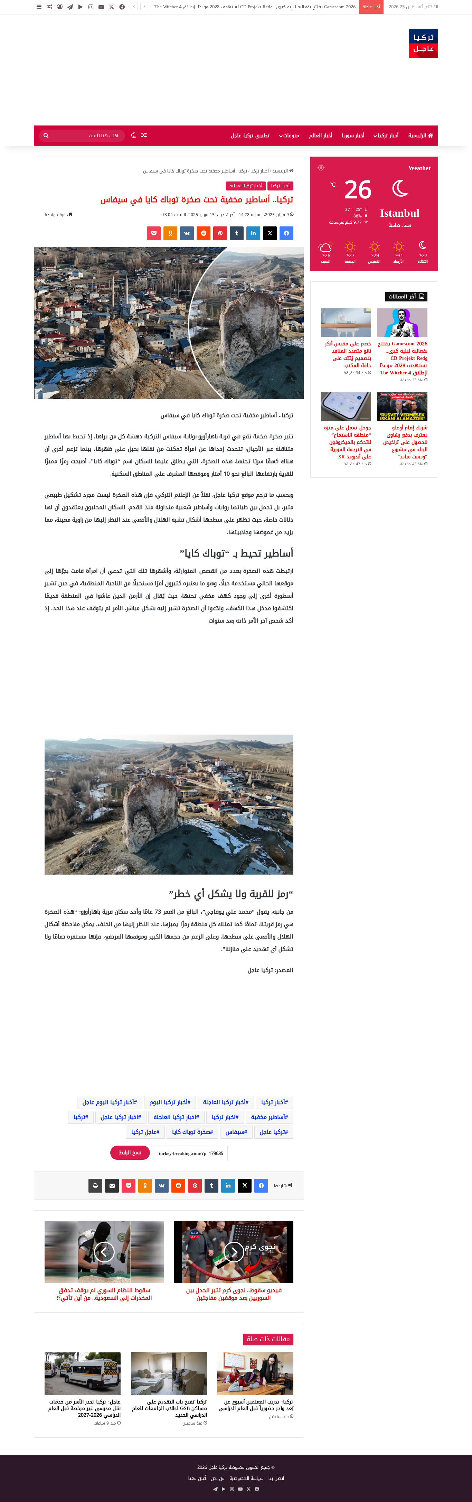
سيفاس (235, 1132)
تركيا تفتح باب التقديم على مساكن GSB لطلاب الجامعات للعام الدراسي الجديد (169, 1408)
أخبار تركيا (388, 135)
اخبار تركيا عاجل (119, 1117)
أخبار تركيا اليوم (169, 1102)
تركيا (79, 1117)
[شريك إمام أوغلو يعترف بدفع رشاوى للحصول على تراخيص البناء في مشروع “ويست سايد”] (402, 406)
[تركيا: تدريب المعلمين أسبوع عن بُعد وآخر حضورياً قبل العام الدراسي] (255, 1373)
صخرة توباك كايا (191, 1132)
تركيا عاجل (272, 1132)
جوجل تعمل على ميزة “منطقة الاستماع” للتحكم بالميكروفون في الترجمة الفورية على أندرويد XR (347, 442)
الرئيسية (418, 135)
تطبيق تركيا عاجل (250, 135)
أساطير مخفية (268, 1117)
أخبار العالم (320, 135)
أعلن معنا (197, 1478)
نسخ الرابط (130, 1152)
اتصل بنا (276, 1478)
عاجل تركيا (144, 1132)
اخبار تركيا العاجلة (175, 1117)
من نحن (218, 1478)
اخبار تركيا (224, 1117)
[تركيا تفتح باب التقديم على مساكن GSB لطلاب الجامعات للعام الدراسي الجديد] (169, 1373)
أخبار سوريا (353, 135)
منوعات (291, 135)
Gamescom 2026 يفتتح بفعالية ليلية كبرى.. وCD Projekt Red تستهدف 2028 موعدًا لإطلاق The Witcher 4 (402, 358)
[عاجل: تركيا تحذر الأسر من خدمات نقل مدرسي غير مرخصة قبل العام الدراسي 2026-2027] (83, 1373)
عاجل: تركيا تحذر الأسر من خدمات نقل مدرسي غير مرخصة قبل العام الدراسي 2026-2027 (84, 1408)
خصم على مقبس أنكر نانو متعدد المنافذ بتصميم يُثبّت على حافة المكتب (348, 354)
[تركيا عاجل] (423, 43)
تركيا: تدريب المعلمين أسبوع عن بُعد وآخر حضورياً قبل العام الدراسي (256, 1405)
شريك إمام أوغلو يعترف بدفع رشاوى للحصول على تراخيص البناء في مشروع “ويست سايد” (405, 442)
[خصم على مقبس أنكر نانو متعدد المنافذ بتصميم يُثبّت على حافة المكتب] (346, 322)
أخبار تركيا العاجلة (224, 1102)
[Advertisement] (167, 70)
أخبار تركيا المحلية (245, 185)
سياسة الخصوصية (246, 1478)
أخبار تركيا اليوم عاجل (108, 1102)
